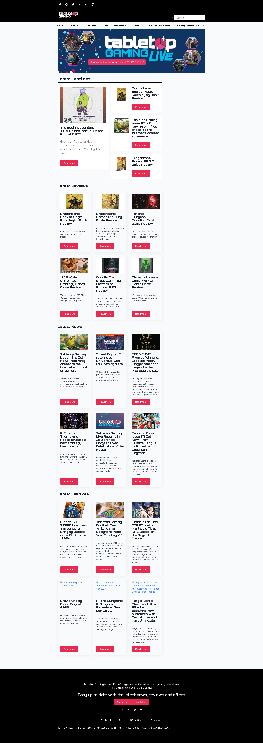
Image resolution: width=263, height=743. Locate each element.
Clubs (105, 26)
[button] (202, 51)
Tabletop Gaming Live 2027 (190, 26)
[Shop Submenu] (142, 25)
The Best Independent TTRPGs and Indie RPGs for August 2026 (81, 131)
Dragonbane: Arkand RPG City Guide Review (145, 161)
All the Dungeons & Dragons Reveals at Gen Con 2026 (109, 605)
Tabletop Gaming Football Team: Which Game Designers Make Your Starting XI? (109, 528)
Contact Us (107, 720)
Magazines (120, 26)
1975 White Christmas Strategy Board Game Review (72, 282)
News (60, 26)
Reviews (73, 26)
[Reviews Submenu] (81, 25)
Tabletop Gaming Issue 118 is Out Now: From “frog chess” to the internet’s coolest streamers (145, 128)
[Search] (172, 17)
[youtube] (86, 4)
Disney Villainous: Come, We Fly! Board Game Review (145, 282)
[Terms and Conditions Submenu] (145, 720)
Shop (136, 26)
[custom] (73, 4)
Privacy (155, 720)
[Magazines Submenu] (128, 25)
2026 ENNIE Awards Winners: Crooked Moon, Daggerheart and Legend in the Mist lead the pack (145, 362)
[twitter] (79, 4)
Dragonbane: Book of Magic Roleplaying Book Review (145, 93)
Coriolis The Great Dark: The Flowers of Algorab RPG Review (108, 284)
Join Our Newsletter (158, 26)
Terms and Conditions (131, 720)
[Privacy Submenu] (162, 720)
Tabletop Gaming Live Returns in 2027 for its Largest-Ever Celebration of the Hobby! (110, 441)
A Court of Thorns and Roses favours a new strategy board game (73, 440)
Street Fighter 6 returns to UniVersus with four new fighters (109, 359)
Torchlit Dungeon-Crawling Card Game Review (143, 218)
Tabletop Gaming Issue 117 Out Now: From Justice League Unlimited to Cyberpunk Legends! (145, 443)
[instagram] (66, 4)
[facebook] (60, 4)
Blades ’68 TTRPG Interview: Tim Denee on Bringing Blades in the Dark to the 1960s (74, 530)
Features (91, 26)
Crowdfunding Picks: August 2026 (71, 604)
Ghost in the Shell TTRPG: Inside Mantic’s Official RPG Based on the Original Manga (145, 530)
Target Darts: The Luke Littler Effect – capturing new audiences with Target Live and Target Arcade (144, 610)
